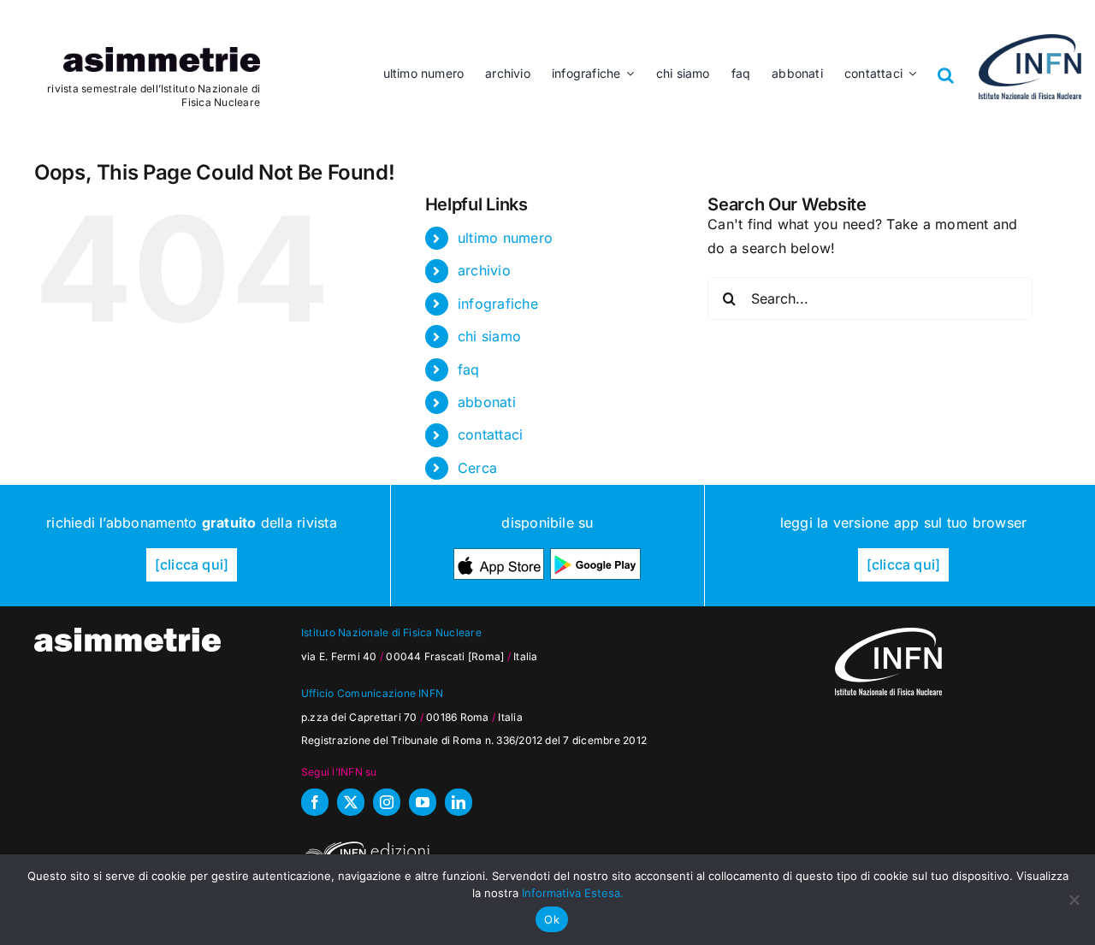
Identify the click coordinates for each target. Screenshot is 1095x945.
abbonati (487, 401)
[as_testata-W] (127, 634)
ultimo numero (505, 237)
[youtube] (422, 802)
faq (469, 369)
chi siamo (489, 336)
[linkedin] (458, 802)
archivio (484, 270)
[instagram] (386, 802)
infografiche (498, 303)
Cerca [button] (477, 467)
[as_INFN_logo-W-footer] (888, 634)
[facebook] (314, 802)
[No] (1073, 899)
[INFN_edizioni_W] (365, 844)
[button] (946, 62)
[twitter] (350, 802)
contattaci (490, 434)
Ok (551, 919)
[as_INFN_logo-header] (1030, 41)
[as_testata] (161, 53)
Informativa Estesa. (573, 893)
